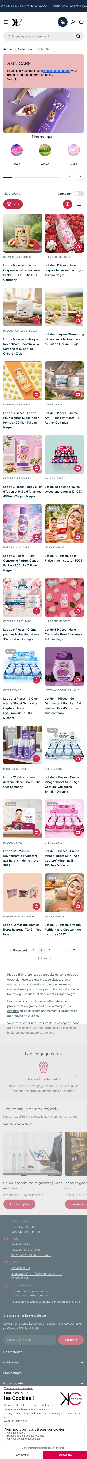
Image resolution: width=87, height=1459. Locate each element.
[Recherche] (78, 36)
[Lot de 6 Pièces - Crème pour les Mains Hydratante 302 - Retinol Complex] (22, 597)
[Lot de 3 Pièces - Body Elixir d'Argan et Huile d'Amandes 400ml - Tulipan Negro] (22, 454)
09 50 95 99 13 (20, 1267)
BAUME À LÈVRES (55, 478)
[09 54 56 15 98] (63, 22)
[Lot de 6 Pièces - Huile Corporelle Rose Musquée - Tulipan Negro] (64, 597)
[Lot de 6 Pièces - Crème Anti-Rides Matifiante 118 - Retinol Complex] (64, 380)
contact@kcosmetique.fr (67, 1301)
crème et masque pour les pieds (29, 989)
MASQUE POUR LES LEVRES (18, 916)
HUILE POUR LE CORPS (57, 257)
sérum (21, 984)
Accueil (8, 49)
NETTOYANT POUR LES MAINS (62, 690)
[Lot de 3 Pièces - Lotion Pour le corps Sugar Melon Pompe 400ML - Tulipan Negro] (22, 380)
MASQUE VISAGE (54, 547)
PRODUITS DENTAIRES (15, 769)
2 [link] (41, 950)
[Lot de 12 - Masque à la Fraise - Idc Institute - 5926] (64, 523)
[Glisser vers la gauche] (70, 176)
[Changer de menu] (5, 22)
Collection (25, 49)
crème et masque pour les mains (49, 984)
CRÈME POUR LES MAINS (17, 621)
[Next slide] (75, 1077)
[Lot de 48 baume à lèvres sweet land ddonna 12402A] (64, 454)
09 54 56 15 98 (20, 1244)
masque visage (50, 979)
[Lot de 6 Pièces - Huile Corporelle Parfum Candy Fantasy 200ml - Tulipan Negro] (22, 523)
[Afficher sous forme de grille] (67, 204)
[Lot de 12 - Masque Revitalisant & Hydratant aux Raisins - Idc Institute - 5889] (22, 818)
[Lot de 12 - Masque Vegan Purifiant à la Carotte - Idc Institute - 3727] (64, 892)
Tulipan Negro (66, 994)
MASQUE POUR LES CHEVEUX (20, 330)
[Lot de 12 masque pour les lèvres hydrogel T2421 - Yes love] (22, 892)
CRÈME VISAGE (53, 404)
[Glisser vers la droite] (80, 176)
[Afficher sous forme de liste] (79, 204)
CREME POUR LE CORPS (17, 257)
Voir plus (13, 79)
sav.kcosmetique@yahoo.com (29, 1295)
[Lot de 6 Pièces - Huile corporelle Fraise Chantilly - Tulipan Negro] (64, 233)
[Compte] (73, 22)
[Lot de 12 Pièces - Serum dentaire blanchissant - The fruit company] (22, 745)
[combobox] (43, 36)
